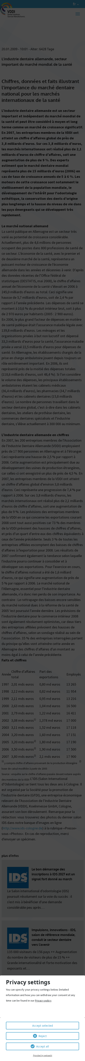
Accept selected (42, 1025)
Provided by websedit (42, 1055)
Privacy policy (43, 1000)
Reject (43, 1036)
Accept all (42, 1046)
